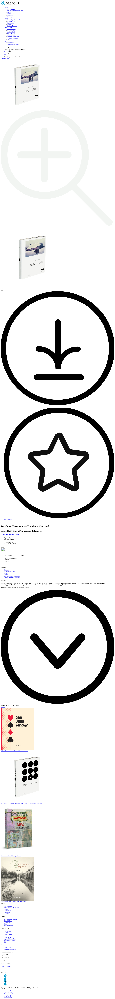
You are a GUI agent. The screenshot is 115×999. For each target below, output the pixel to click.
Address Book (11, 32)
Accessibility (7, 995)
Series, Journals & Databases (15, 10)
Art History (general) (9, 571)
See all (3, 707)
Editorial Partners (12, 26)
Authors (6, 18)
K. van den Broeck (7, 535)
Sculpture (6, 573)
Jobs (8, 39)
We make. (9, 990)
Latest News (10, 42)
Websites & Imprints (12, 38)
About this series (5, 58)
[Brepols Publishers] (10, 4)
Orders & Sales (11, 29)
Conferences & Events (13, 44)
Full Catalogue (11, 9)
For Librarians (11, 30)
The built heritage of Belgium (12, 576)
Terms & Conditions (9, 994)
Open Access (10, 23)
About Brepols (11, 35)
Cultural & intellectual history (12, 577)
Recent (9, 12)
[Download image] (57, 404)
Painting (6, 574)
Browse (6, 7)
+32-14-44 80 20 (6, 966)
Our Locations (11, 33)
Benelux (6, 570)
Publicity (9, 16)
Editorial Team (11, 21)
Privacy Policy (8, 992)
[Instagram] (5, 982)
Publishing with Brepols (13, 20)
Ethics (9, 24)
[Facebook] (5, 976)
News (5, 41)
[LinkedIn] (5, 985)
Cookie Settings (8, 997)
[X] (5, 979)
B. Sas (16, 535)
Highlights (10, 15)
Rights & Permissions (13, 36)
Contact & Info (8, 27)
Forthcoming (10, 13)
